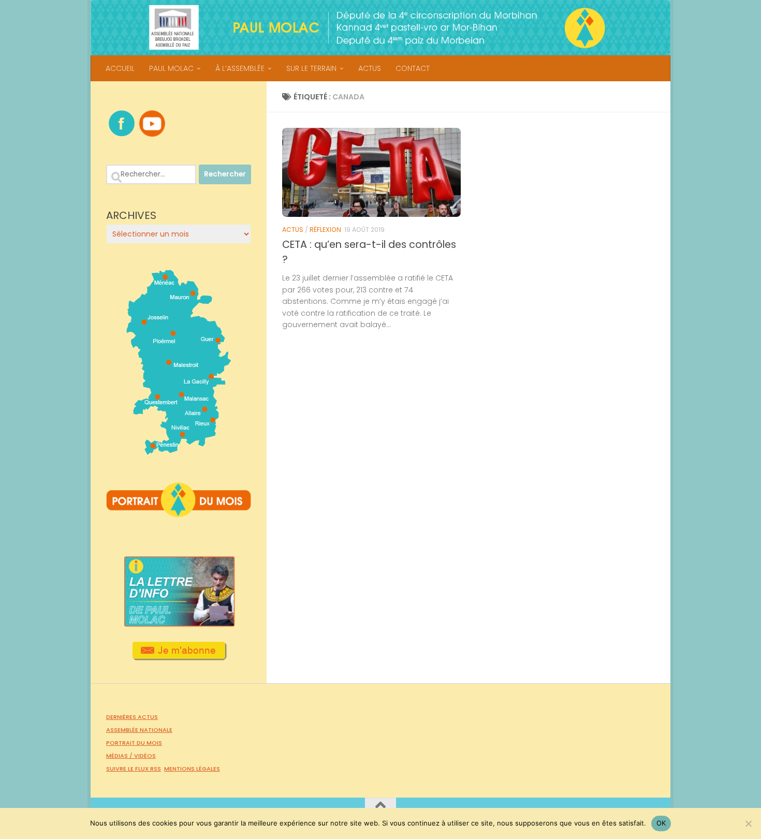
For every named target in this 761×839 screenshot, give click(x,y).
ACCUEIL (120, 68)
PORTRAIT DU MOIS (134, 743)
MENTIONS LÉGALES (192, 768)
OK (661, 823)
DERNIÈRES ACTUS (132, 717)
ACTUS (369, 68)
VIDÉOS (145, 756)
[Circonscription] (178, 451)
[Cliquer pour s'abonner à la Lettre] (178, 657)
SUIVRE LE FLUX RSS (133, 768)
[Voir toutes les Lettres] (178, 623)
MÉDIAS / (120, 756)
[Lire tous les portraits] (178, 513)
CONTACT (413, 68)
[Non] (748, 823)
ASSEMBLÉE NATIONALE (139, 730)
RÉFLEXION (325, 229)
